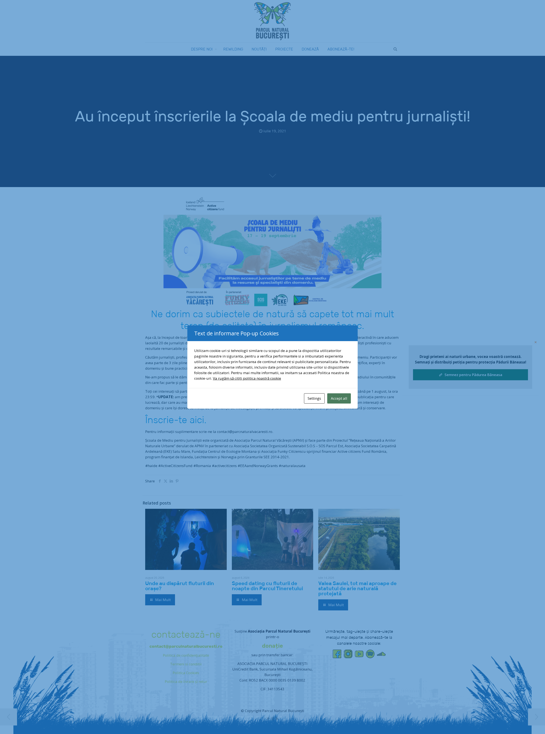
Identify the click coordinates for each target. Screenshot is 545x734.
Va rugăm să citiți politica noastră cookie (247, 378)
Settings (314, 398)
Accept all (339, 398)
